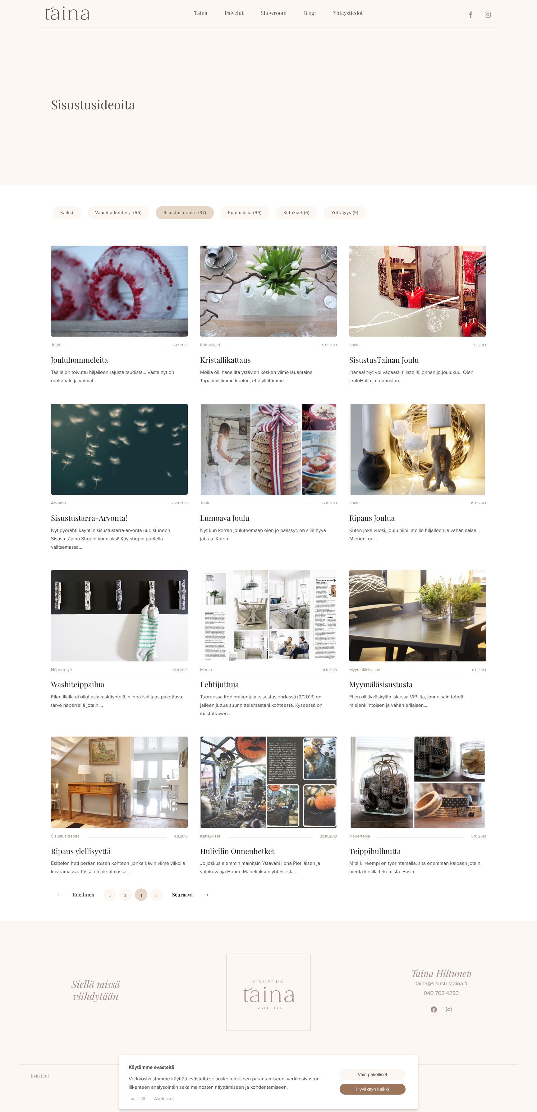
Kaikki (66, 212)
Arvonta (58, 503)
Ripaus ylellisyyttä (81, 851)
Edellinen (83, 895)
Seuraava (182, 895)
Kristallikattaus (225, 360)
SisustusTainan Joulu (384, 360)
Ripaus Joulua (372, 518)
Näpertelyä (61, 669)
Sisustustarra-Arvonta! (89, 518)
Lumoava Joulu (225, 518)
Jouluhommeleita (79, 360)
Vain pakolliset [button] (372, 1074)
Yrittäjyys (344, 212)
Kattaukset (210, 345)
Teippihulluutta (375, 851)
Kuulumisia (245, 212)
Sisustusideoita (184, 212)
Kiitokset (296, 212)
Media (206, 669)
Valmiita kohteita (118, 212)
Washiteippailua (77, 684)
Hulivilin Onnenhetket (237, 851)
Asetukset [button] (164, 1098)
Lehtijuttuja (219, 684)
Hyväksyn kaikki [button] (372, 1089)
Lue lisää (137, 1099)
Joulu (56, 345)
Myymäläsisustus (365, 669)
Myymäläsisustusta (381, 684)
